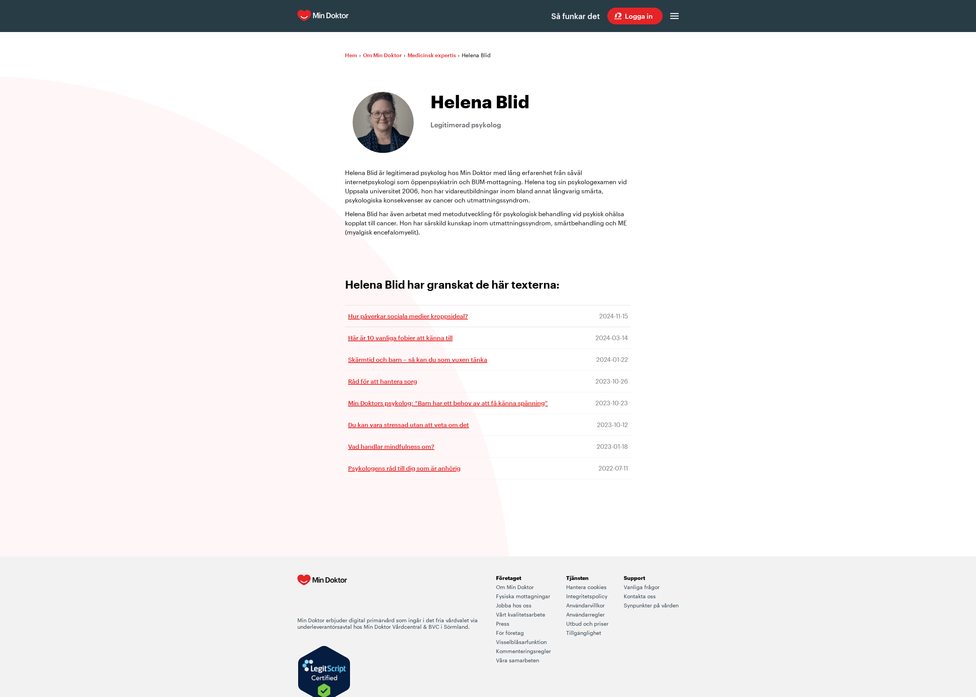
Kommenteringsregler (523, 651)
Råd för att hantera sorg (382, 381)
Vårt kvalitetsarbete (520, 614)
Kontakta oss (640, 596)
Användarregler (585, 614)
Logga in (639, 16)
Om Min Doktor (382, 55)
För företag (510, 633)
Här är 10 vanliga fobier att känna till (400, 337)
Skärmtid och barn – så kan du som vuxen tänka (417, 359)
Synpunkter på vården (651, 605)
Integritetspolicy (586, 596)
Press (502, 623)
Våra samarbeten (517, 660)
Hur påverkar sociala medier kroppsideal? (408, 316)
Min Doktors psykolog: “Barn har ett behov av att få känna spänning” (448, 402)
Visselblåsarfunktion (521, 642)
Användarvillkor (585, 605)
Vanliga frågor (642, 587)
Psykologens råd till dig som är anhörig (404, 468)
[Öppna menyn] (674, 16)
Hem (351, 55)
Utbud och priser (587, 623)
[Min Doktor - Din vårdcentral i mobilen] (322, 595)
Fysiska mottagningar (523, 596)
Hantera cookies (586, 587)
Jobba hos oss (513, 605)
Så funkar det (575, 16)
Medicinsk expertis (432, 55)
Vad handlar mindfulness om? (391, 446)
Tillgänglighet (583, 633)
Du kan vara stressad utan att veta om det (408, 424)
